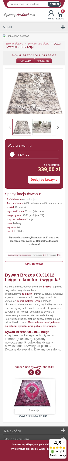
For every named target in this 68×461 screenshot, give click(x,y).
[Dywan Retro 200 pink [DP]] (32, 394)
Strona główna (14, 43)
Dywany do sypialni (18, 349)
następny (43, 61)
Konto (51, 18)
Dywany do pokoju (37, 346)
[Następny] (57, 127)
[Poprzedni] (10, 127)
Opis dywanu (34, 264)
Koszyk (60, 15)
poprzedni (25, 61)
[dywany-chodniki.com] (19, 15)
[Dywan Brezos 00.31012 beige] (21, 127)
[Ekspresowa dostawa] (34, 36)
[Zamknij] (34, 456)
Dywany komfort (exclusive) (29, 337)
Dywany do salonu (47, 349)
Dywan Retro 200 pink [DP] (34, 415)
